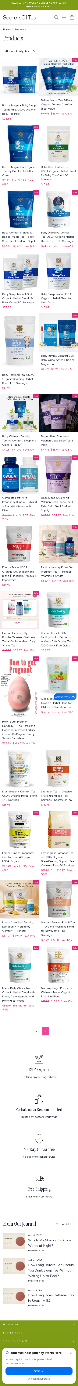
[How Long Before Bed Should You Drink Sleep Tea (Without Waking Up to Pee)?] (14, 1266)
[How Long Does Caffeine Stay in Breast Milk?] (14, 1296)
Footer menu (13, 1332)
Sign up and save (15, 1341)
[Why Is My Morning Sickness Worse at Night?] (14, 1241)
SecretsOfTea (19, 17)
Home (6, 29)
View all (64, 1224)
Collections (18, 29)
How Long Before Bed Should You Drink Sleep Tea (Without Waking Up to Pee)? (51, 1270)
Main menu (11, 1324)
